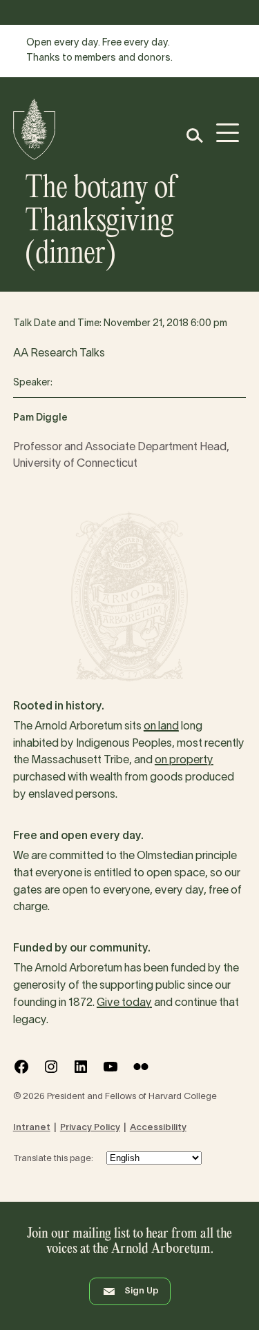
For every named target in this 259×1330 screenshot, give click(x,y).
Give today (124, 1003)
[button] (194, 135)
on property (184, 760)
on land (161, 727)
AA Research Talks (59, 354)
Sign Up (141, 1291)
